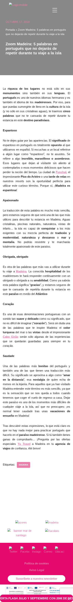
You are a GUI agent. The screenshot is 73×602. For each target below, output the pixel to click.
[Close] (69, 599)
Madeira (21, 271)
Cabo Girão (10, 336)
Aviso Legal (36, 570)
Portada (10, 29)
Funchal (61, 172)
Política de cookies (36, 563)
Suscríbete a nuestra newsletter (36, 578)
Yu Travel (24, 443)
